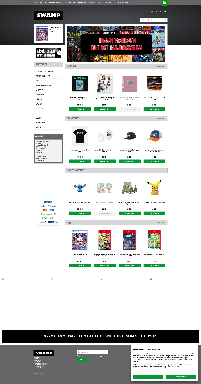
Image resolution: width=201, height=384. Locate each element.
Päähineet (40, 99)
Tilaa (81, 360)
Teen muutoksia (148, 377)
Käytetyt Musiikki (44, 85)
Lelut (38, 118)
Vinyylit (39, 90)
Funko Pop (40, 122)
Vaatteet (40, 95)
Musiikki (39, 81)
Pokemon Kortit (43, 76)
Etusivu (154, 11)
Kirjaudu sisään (124, 2)
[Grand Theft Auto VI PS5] (42, 33)
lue (101, 356)
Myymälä (164, 11)
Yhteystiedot (39, 367)
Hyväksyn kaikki (181, 377)
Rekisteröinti (111, 2)
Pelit (38, 113)
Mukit (38, 127)
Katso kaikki (158, 66)
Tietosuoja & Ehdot (41, 364)
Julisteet (40, 108)
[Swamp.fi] (49, 14)
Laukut (39, 104)
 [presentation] (164, 82)
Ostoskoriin (79, 109)
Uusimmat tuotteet (44, 71)
